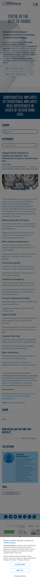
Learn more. (18, 553)
